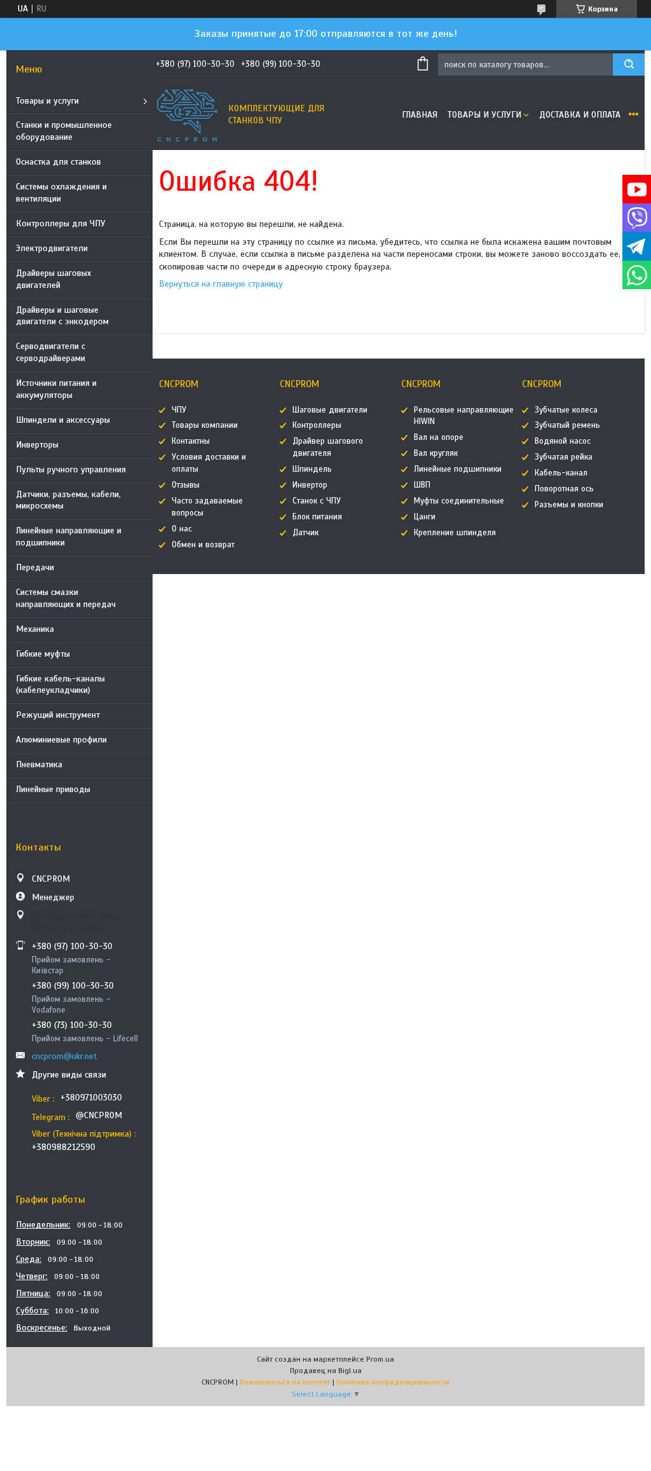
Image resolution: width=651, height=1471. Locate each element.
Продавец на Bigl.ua (326, 1370)
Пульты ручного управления (71, 469)
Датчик (305, 533)
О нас (182, 529)
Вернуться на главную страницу (221, 283)
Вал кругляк (436, 453)
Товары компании (205, 425)
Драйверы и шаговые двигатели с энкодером (62, 315)
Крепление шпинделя (455, 533)
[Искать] (629, 64)
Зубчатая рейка (564, 457)
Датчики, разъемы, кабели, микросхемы (68, 500)
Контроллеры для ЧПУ (61, 223)
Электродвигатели (52, 248)
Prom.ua (380, 1359)
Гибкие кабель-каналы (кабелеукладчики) (60, 684)
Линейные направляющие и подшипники (68, 536)
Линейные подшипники (458, 469)
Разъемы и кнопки (569, 505)
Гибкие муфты (43, 653)
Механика (35, 629)
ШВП (422, 485)
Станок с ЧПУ (316, 501)
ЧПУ (179, 410)
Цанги (424, 517)
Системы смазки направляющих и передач (66, 598)
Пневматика (39, 764)
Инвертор (309, 485)
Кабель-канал (561, 473)
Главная (419, 114)
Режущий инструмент (58, 714)
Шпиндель (312, 469)
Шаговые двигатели (329, 410)
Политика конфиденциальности (392, 1382)
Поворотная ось (564, 489)
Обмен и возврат (203, 545)
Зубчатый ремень (567, 425)
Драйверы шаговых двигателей (53, 279)
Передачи (35, 567)
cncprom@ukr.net (64, 1056)
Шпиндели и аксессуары (63, 419)
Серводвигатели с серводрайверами (50, 352)
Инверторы (37, 444)
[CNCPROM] (187, 115)
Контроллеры (316, 425)
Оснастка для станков (58, 161)
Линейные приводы (53, 789)
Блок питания (317, 517)
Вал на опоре (438, 437)
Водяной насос (563, 441)
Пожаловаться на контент (285, 1382)
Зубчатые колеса (566, 410)
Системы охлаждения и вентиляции (61, 192)
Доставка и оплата (579, 114)
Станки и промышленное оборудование (64, 131)
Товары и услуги (47, 100)
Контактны (191, 441)
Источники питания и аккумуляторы (56, 389)
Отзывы (186, 485)
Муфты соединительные (459, 501)
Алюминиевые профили (61, 739)
